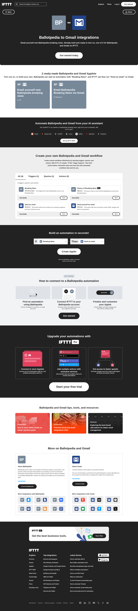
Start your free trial (69, 386)
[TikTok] (103, 603)
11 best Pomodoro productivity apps (81, 580)
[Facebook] (80, 603)
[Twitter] (98, 603)
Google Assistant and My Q (51, 569)
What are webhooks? (76, 577)
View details (23, 197)
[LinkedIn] (84, 603)
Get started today (69, 55)
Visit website (21, 481)
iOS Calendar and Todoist (51, 584)
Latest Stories (76, 555)
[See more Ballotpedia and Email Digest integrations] (57, 500)
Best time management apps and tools (81, 566)
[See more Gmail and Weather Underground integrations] (95, 500)
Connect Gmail (79, 484)
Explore (101, 4)
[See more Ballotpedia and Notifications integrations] (25, 500)
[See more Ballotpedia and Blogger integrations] (41, 509)
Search (31, 580)
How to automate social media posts (81, 587)
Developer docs (34, 587)
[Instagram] (89, 603)
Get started (128, 4)
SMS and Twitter (48, 577)
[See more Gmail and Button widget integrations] (79, 500)
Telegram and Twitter (49, 587)
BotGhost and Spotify (49, 573)
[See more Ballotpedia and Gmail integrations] (25, 509)
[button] (69, 316)
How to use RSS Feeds (77, 573)
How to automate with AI (77, 559)
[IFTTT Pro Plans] (98, 188)
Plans (109, 4)
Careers (40, 603)
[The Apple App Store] (103, 555)
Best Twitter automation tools (79, 562)
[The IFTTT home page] (7, 4)
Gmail (70, 37)
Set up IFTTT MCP (69, 141)
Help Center (32, 573)
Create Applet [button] (69, 251)
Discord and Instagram (50, 559)
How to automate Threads (78, 584)
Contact (59, 603)
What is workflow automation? (79, 569)
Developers (32, 603)
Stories (31, 562)
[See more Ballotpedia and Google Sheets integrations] (41, 500)
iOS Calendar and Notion (50, 562)
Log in (117, 4)
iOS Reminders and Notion (51, 580)
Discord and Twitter (49, 591)
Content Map (33, 577)
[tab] (20, 176)
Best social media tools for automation (81, 591)
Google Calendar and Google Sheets (54, 566)
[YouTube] (93, 603)
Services (31, 559)
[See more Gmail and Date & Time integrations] (112, 500)
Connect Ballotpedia (27, 486)
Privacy (65, 603)
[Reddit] (107, 603)
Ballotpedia (49, 37)
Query (80, 191)
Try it (63, 198)
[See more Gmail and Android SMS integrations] (79, 509)
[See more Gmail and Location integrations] (95, 509)
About (71, 603)
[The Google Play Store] (103, 560)
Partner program (50, 603)
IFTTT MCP (32, 569)
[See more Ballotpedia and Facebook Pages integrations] (57, 509)
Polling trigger (30, 190)
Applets (31, 566)
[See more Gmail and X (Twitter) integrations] (112, 509)
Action (28, 207)
